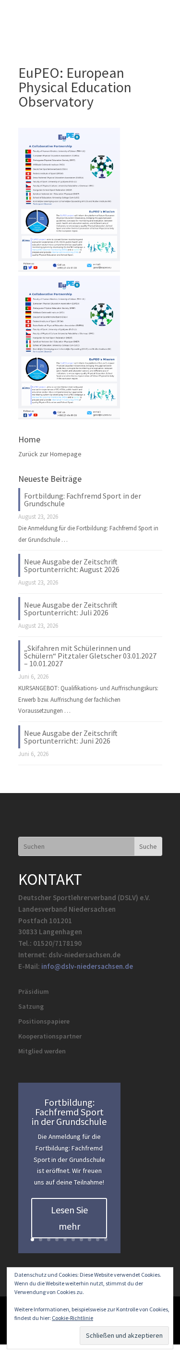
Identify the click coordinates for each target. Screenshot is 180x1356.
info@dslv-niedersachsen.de (87, 966)
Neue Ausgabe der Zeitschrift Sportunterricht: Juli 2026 (71, 608)
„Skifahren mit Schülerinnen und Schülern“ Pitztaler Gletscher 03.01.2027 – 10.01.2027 (90, 655)
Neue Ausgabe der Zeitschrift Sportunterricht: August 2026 (72, 565)
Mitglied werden (42, 1051)
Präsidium (33, 991)
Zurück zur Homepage (50, 454)
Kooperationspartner (50, 1036)
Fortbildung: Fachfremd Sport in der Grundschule (82, 499)
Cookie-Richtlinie (72, 1317)
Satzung (31, 1006)
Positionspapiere (44, 1021)
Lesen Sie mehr (69, 1218)
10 (106, 1239)
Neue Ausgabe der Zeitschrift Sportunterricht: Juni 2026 (71, 736)
